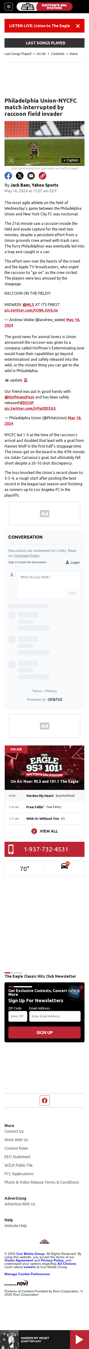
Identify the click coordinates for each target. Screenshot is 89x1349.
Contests (58, 54)
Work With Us (16, 1140)
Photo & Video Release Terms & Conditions (42, 1182)
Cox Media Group (30, 1254)
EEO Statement (17, 1157)
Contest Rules (16, 1148)
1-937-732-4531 (46, 849)
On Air (41, 54)
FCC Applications (19, 1174)
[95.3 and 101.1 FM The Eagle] (44, 6)
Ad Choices (66, 1263)
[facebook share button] (8, 176)
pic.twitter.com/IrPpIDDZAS (30, 408)
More (74, 54)
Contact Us (14, 1131)
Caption (71, 160)
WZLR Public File (19, 1165)
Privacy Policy (52, 1260)
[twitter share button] (19, 176)
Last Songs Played (18, 54)
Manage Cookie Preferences (27, 1274)
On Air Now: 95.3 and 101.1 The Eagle (45, 781)
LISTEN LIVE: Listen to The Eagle (39, 26)
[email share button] (31, 176)
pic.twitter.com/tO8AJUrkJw (31, 310)
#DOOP (27, 403)
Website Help (16, 1225)
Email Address (39, 1008)
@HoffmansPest (19, 397)
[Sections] (9, 6)
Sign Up (45, 1032)
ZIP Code (15, 1008)
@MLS (28, 304)
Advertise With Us (20, 1204)
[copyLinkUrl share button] (42, 176)
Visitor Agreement (19, 1260)
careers (30, 1267)
